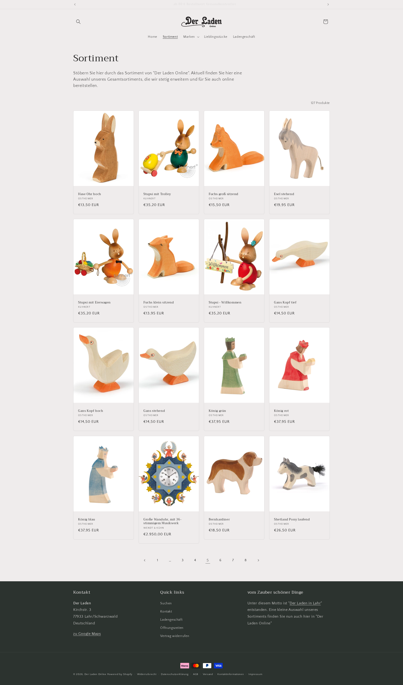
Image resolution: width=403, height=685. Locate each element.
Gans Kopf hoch (90, 411)
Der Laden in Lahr (305, 603)
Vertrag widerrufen (174, 636)
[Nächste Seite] (258, 560)
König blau (86, 519)
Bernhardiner (219, 519)
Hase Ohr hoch (89, 194)
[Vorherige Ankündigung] (75, 4)
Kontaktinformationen (230, 674)
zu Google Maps (87, 634)
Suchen (166, 603)
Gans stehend (154, 411)
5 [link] (208, 560)
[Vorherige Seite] (145, 560)
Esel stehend (284, 194)
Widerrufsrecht (146, 674)
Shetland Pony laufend (292, 519)
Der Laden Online (95, 674)
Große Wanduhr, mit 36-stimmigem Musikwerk (162, 521)
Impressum (255, 674)
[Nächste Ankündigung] (328, 4)
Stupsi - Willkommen (225, 303)
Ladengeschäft (171, 620)
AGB (195, 674)
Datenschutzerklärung (174, 674)
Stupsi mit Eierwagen (94, 303)
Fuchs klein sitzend (158, 303)
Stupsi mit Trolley (157, 194)
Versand (208, 674)
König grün (217, 411)
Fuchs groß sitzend (223, 194)
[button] (78, 22)
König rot (281, 411)
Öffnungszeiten (171, 628)
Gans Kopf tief (285, 303)
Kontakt (166, 611)
